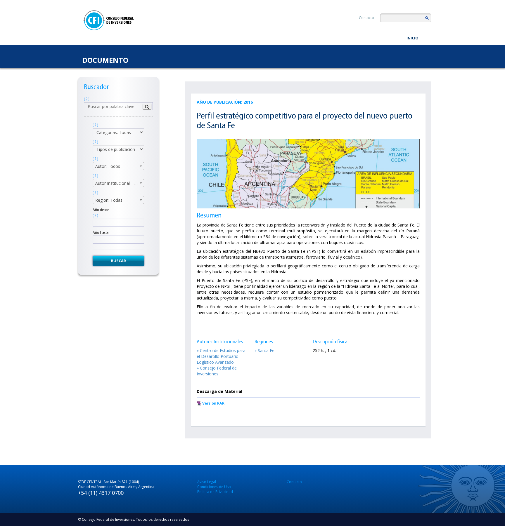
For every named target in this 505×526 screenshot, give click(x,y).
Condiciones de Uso (214, 486)
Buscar (118, 260)
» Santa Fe (264, 350)
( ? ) (86, 99)
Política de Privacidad (215, 491)
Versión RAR (213, 403)
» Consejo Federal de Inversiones (217, 371)
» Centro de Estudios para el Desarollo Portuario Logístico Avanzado (221, 356)
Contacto (366, 17)
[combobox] (118, 166)
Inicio (412, 38)
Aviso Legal (206, 481)
